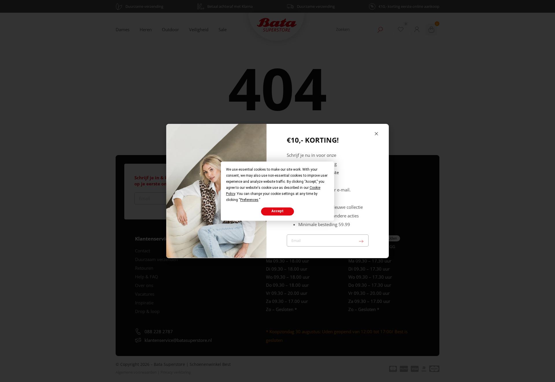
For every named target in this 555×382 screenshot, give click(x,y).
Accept (277, 211)
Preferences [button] (249, 200)
